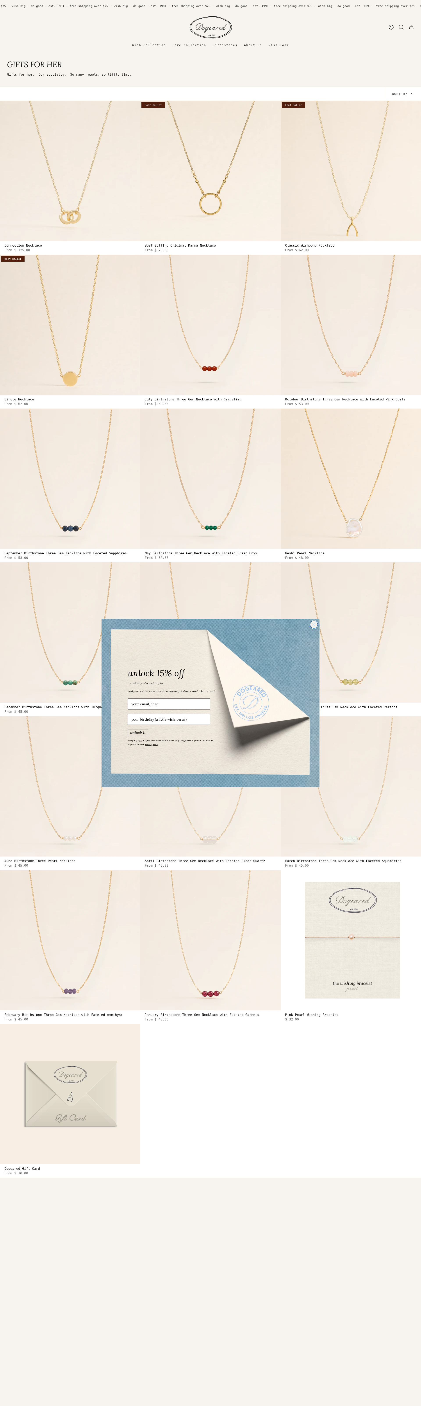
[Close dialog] (314, 624)
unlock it (138, 732)
